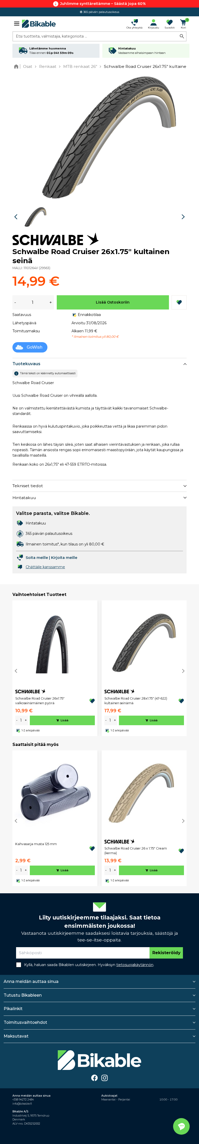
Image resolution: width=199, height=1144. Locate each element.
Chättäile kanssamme (45, 567)
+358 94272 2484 (23, 1099)
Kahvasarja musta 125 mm (36, 844)
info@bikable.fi (22, 1103)
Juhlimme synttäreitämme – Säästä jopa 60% (103, 3)
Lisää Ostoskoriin (113, 302)
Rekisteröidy (166, 952)
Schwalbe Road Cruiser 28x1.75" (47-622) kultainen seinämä (135, 700)
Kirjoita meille (64, 557)
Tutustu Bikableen (23, 995)
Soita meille (37, 557)
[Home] (17, 66)
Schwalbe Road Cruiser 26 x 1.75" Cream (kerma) (135, 850)
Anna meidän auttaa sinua (31, 981)
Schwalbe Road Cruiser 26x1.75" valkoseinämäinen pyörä (40, 700)
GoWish (34, 347)
